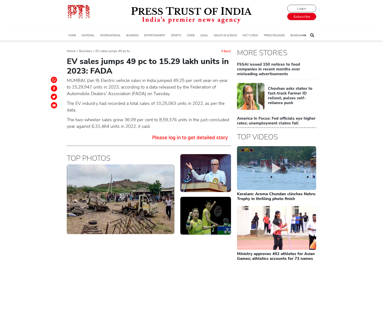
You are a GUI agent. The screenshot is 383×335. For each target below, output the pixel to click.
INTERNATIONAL (110, 35)
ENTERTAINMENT (154, 35)
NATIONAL (88, 35)
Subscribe (301, 17)
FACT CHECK (250, 35)
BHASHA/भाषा (298, 35)
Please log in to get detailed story (190, 137)
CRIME (191, 35)
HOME (72, 35)
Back (227, 51)
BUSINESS (132, 35)
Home (71, 51)
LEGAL (204, 35)
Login (301, 8)
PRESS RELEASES (274, 35)
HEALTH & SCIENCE (225, 35)
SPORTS (176, 35)
